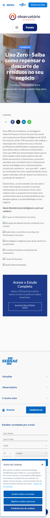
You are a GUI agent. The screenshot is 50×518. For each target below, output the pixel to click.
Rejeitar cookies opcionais (23, 501)
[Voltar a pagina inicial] (25, 5)
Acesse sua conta (38, 5)
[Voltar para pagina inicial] (25, 361)
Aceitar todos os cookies (23, 494)
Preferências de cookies (23, 508)
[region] (23, 488)
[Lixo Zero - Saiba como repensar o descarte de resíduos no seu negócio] (13, 122)
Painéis (30, 27)
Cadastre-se (35, 409)
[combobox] (25, 446)
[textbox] (26, 446)
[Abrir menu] (17, 27)
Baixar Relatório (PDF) (25, 306)
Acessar (10, 409)
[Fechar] (42, 465)
